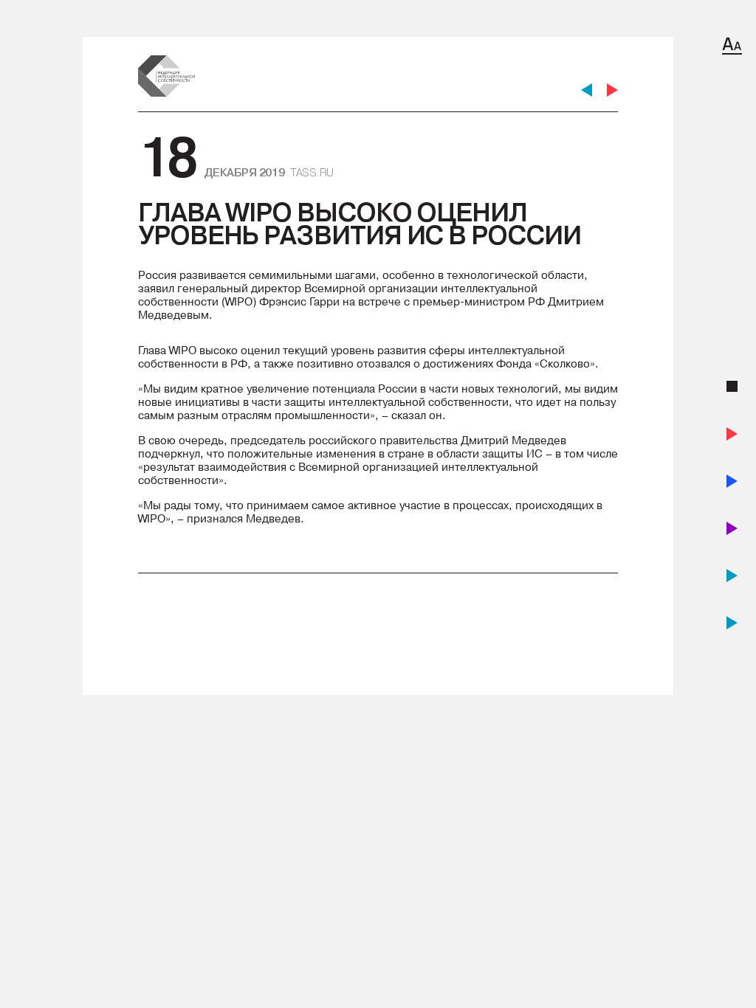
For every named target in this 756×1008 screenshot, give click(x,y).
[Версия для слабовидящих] (732, 46)
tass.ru (312, 172)
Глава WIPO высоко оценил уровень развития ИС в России (359, 223)
